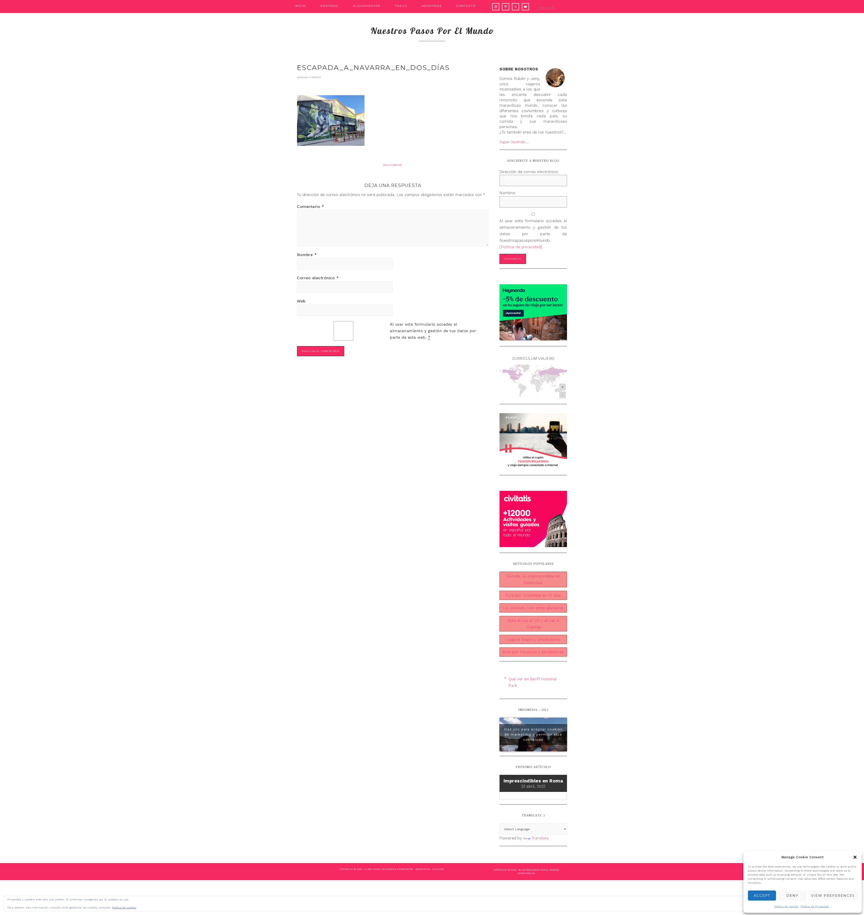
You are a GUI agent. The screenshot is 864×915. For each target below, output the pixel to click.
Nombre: (508, 193)
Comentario (310, 206)
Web (301, 301)
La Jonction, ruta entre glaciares (533, 608)
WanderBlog (527, 873)
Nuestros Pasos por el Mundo (539, 870)
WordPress (422, 869)
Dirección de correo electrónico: (529, 171)
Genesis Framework (399, 869)
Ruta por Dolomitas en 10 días (533, 595)
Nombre (307, 254)
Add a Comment (393, 165)
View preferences (833, 895)
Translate (540, 838)
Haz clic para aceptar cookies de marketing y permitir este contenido (533, 734)
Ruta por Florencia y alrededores (533, 652)
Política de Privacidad (815, 906)
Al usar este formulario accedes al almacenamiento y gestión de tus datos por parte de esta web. (433, 331)
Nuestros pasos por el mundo (432, 30)
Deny (792, 895)
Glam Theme (372, 869)
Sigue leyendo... (514, 142)
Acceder (438, 869)
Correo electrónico (318, 278)
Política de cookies (786, 906)
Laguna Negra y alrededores (533, 639)
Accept (762, 895)
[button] (855, 857)
